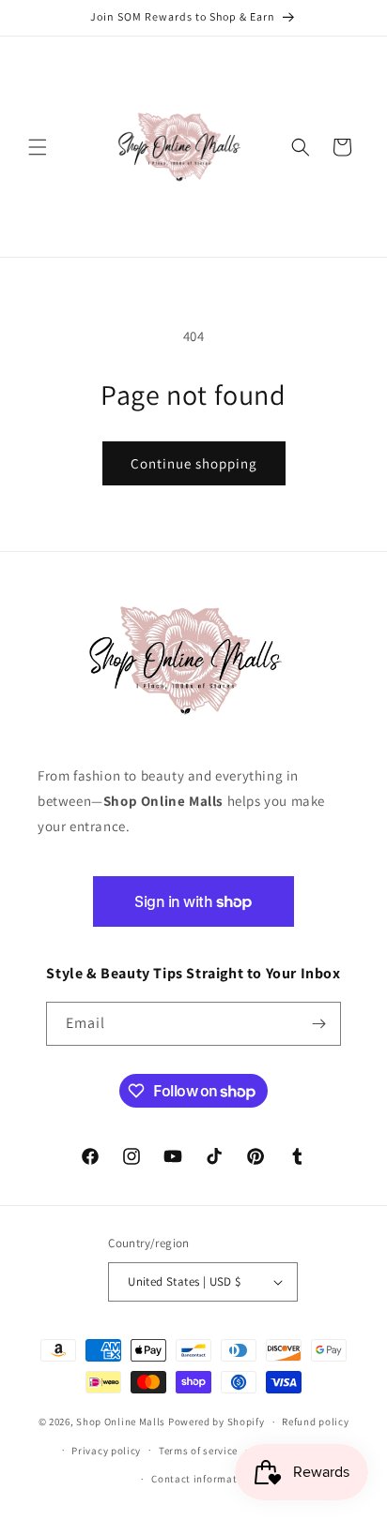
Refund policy (315, 1421)
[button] (37, 147)
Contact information (202, 1478)
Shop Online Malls (120, 1421)
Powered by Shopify (216, 1421)
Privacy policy (106, 1450)
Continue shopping (194, 463)
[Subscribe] (319, 1024)
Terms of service (198, 1450)
